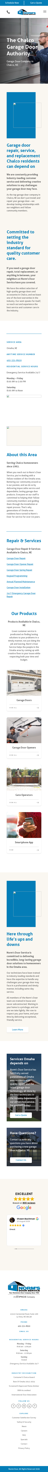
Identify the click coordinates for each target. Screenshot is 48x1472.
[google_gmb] (24, 1406)
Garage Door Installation (18, 587)
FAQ (24, 1435)
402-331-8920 (14, 360)
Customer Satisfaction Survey (24, 1418)
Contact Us (21, 1160)
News (24, 1426)
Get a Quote (36, 3)
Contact (24, 1444)
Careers (24, 1431)
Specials (24, 1439)
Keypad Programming (17, 576)
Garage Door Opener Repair (20, 564)
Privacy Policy (24, 1448)
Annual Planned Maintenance (21, 581)
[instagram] (19, 1406)
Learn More (17, 1029)
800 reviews (29, 1203)
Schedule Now (12, 3)
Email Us (24, 1331)
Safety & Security (24, 1422)
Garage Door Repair (16, 558)
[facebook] (13, 1406)
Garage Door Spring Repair (19, 570)
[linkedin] (29, 1406)
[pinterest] (35, 1406)
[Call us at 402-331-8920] (8, 12)
